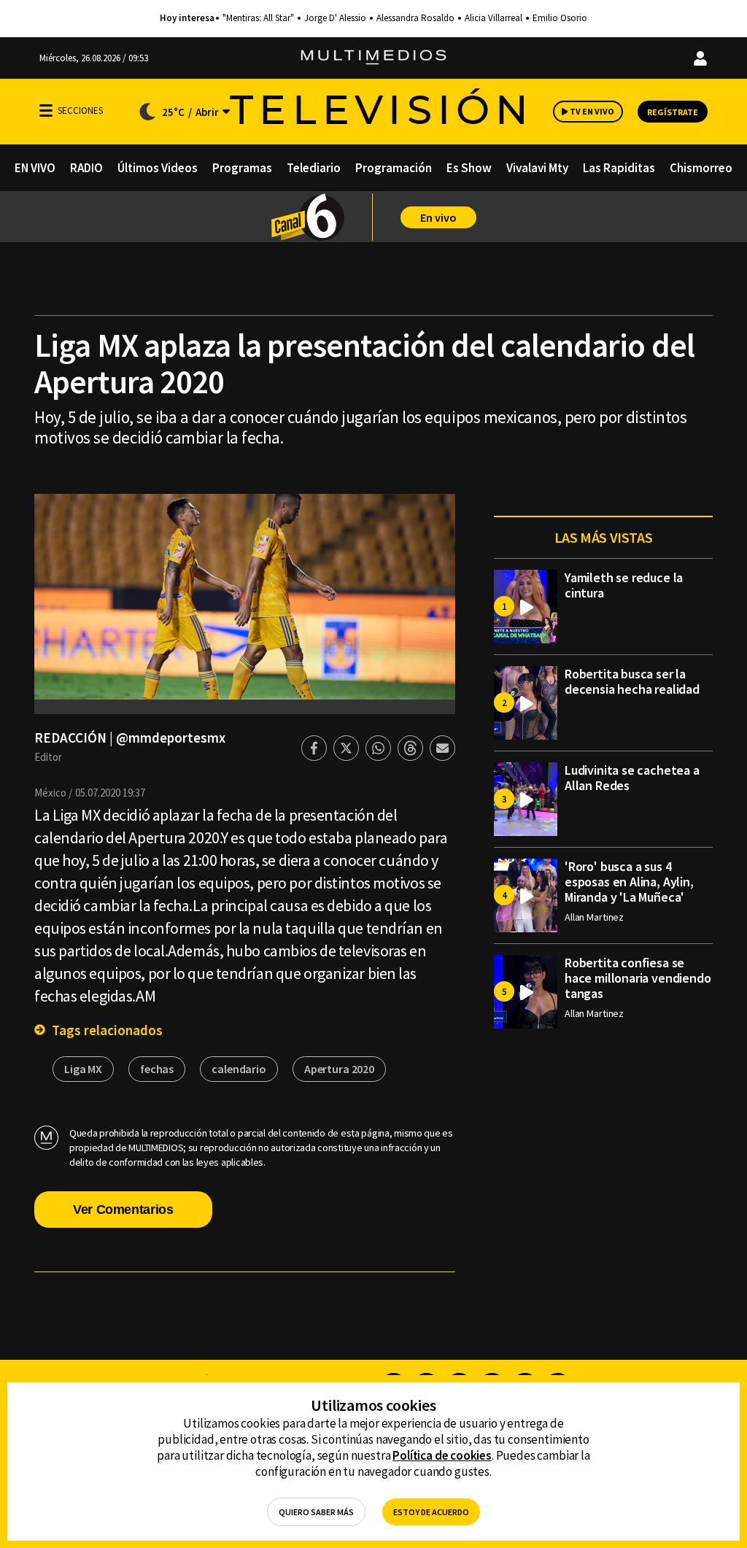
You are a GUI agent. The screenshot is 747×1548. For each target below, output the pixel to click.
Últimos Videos (157, 168)
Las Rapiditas (619, 168)
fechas (157, 1068)
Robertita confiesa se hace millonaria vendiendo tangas (638, 978)
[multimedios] (373, 58)
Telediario (314, 168)
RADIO (86, 168)
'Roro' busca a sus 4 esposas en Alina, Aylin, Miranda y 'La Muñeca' (629, 881)
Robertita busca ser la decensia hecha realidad (632, 681)
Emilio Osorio (560, 18)
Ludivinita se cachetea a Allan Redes (632, 778)
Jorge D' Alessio (335, 18)
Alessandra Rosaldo (415, 18)
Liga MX (83, 1068)
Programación (393, 168)
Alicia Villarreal (493, 18)
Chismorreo (701, 168)
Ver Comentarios (123, 1209)
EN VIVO (35, 168)
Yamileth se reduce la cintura (624, 585)
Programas (242, 168)
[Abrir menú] (46, 110)
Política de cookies (442, 1455)
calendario (239, 1068)
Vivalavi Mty (537, 168)
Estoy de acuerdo (431, 1511)
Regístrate (672, 112)
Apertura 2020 (339, 1068)
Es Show (469, 168)
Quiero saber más (316, 1511)
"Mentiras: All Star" (258, 18)
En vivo (438, 217)
